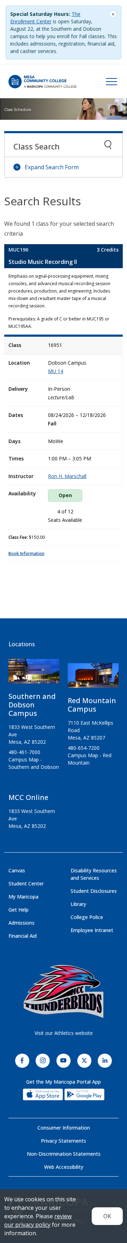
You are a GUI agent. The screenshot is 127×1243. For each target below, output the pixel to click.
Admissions (21, 922)
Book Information (26, 553)
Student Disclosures (94, 891)
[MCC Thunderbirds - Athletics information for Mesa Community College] (63, 991)
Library (78, 904)
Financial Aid (22, 935)
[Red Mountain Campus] (93, 678)
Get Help (18, 909)
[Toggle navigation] (111, 82)
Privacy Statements (63, 1140)
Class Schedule (17, 109)
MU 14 (55, 371)
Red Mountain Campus (92, 705)
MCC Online (28, 797)
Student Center (26, 883)
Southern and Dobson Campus (32, 704)
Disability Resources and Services (94, 874)
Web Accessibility (63, 1167)
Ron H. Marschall (67, 476)
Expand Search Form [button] (52, 167)
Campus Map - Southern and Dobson (33, 763)
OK (107, 1216)
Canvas (16, 870)
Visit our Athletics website (64, 1033)
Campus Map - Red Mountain (89, 759)
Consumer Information (63, 1127)
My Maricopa (23, 896)
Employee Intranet (92, 930)
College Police (87, 917)
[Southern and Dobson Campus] (33, 674)
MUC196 (18, 249)
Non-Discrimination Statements (64, 1153)
